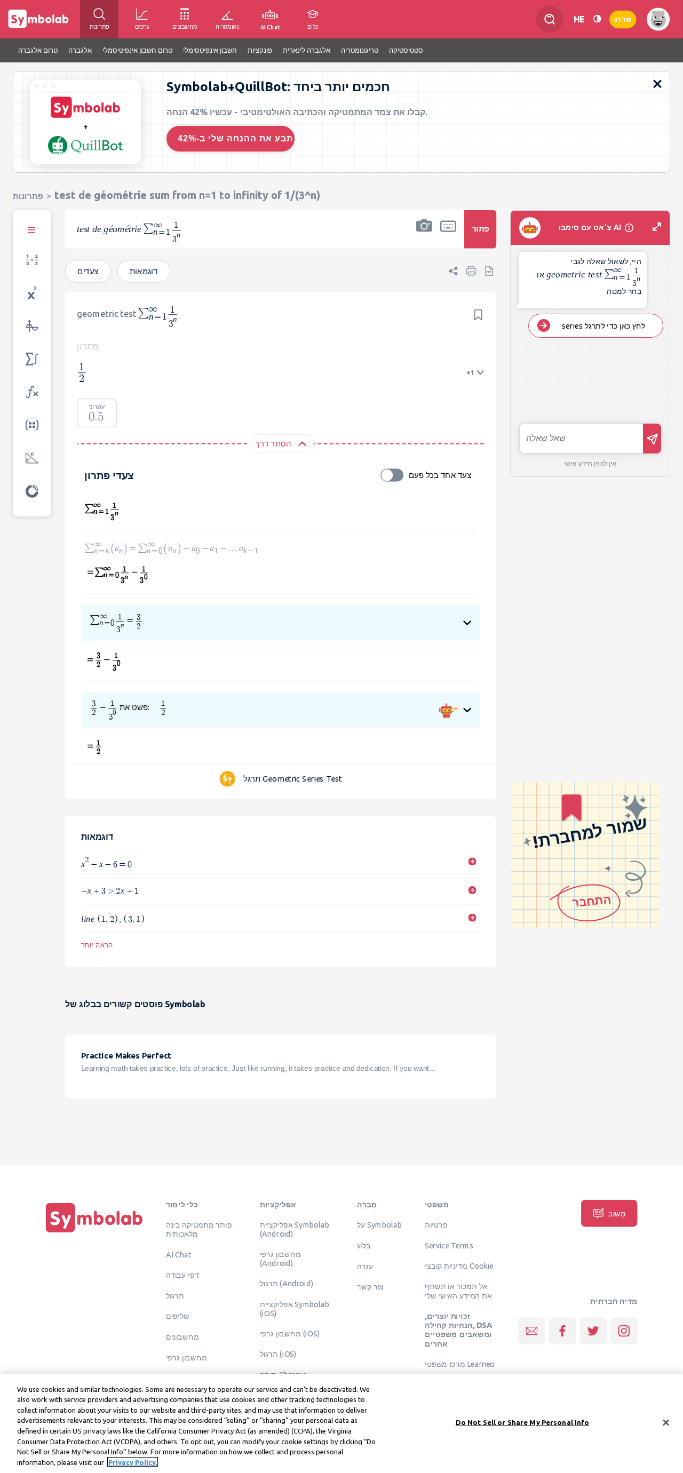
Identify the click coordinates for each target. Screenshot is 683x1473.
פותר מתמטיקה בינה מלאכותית (199, 1229)
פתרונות (28, 196)
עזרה (365, 1266)
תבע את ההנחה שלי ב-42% (235, 138)
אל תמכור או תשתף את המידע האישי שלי (458, 1290)
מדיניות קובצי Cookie (459, 1265)
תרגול (175, 1295)
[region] (341, 1423)
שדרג (622, 19)
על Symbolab (379, 1224)
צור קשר (370, 1286)
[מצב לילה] (597, 18)
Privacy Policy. (132, 1462)
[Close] (666, 1422)
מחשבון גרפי (186, 1357)
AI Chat (179, 1254)
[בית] (94, 1232)
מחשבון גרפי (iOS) (290, 1333)
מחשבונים (182, 1336)
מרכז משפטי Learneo (460, 1363)
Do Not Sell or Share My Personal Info (523, 1422)
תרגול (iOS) (278, 1353)
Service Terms (449, 1245)
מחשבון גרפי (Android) (280, 1258)
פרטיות (436, 1224)
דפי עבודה (182, 1274)
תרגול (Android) (287, 1283)
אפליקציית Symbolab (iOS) (295, 1308)
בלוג (364, 1245)
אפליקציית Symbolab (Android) (295, 1229)
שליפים (177, 1315)
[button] (424, 236)
